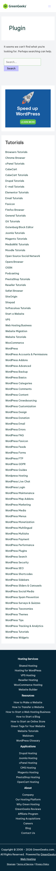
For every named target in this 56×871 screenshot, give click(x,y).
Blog (28, 828)
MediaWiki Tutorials (17, 244)
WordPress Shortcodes (19, 574)
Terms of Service (25, 864)
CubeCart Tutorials (16, 175)
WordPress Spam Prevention (22, 597)
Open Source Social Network (22, 256)
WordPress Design (16, 412)
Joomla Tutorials (15, 233)
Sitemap (11, 864)
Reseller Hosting (28, 680)
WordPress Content (16, 394)
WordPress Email (15, 423)
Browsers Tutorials (16, 152)
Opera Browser (14, 261)
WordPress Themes (16, 614)
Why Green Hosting (28, 804)
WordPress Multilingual (18, 527)
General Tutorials (15, 215)
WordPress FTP (14, 458)
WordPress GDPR (15, 464)
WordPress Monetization (19, 522)
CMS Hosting (28, 767)
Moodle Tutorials (15, 250)
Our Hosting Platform (28, 799)
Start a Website (14, 313)
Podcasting (12, 273)
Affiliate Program (28, 813)
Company (28, 794)
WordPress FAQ (14, 435)
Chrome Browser (15, 157)
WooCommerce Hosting (28, 684)
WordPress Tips (14, 620)
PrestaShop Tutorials (17, 279)
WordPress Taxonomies (19, 608)
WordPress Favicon (16, 441)
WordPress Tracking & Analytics (24, 626)
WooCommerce (14, 342)
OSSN (8, 267)
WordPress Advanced (18, 365)
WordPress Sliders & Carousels (23, 585)
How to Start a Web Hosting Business (28, 711)
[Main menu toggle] (49, 6)
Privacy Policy (42, 864)
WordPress (11, 348)
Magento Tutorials (16, 238)
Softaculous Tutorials (18, 308)
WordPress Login (15, 487)
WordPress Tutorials (17, 631)
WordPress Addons (16, 360)
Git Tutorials (12, 221)
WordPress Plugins (16, 550)
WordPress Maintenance (19, 493)
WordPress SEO (14, 568)
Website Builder (28, 689)
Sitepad (10, 302)
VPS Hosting (28, 675)
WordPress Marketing (18, 504)
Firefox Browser (14, 209)
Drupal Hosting (28, 753)
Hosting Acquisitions (28, 818)
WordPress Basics (15, 377)
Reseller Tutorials (15, 285)
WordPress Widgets (17, 637)
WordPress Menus (15, 516)
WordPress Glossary (28, 740)
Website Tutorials (15, 337)
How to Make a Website (28, 702)
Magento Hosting (28, 772)
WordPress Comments (18, 388)
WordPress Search (16, 556)
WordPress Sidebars (17, 579)
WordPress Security (17, 562)
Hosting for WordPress (28, 670)
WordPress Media (15, 510)
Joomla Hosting (28, 758)
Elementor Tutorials (17, 192)
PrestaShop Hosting (28, 777)
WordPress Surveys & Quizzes (22, 603)
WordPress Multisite (17, 533)
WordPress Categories (18, 383)
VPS (7, 319)
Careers (28, 823)
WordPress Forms (15, 452)
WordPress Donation (17, 417)
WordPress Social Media (19, 591)
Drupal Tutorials (14, 180)
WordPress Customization (20, 406)
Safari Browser (14, 290)
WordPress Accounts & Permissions (26, 354)
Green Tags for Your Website (28, 726)
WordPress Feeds (15, 446)
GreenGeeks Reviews (28, 809)
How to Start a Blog (28, 716)
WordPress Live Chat (17, 481)
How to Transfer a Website (28, 707)
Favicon (10, 204)
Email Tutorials (14, 198)
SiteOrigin (11, 296)
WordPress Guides (16, 469)
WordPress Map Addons (19, 498)
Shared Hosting (28, 665)
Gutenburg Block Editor (19, 227)
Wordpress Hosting (16, 475)
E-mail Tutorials (14, 186)
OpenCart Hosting (28, 781)
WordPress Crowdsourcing (21, 400)
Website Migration (16, 331)
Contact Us (28, 833)
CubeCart (11, 169)
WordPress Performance (19, 545)
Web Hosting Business (18, 325)
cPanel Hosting (28, 762)
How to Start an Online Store (28, 721)
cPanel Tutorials (14, 163)
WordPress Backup (16, 371)
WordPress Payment (17, 539)
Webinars (28, 735)
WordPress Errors (15, 429)
